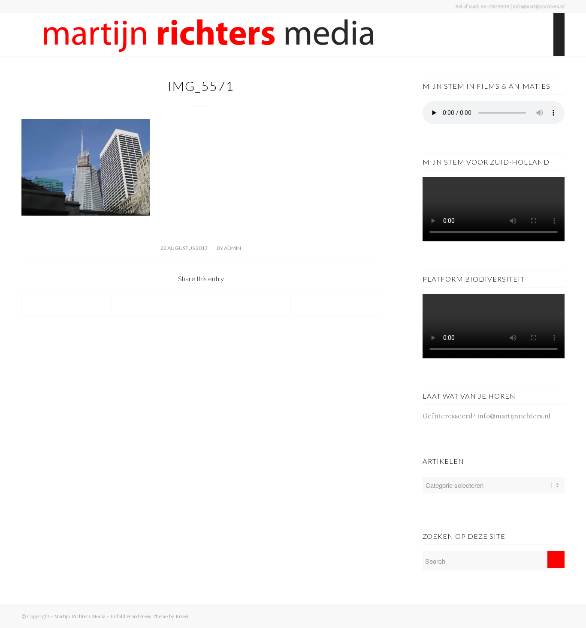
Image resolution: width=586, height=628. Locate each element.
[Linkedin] (558, 615)
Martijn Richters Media (80, 616)
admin (232, 248)
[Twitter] (532, 615)
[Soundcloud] (545, 615)
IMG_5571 (201, 85)
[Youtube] (519, 615)
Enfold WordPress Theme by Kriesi (149, 616)
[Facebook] (506, 615)
